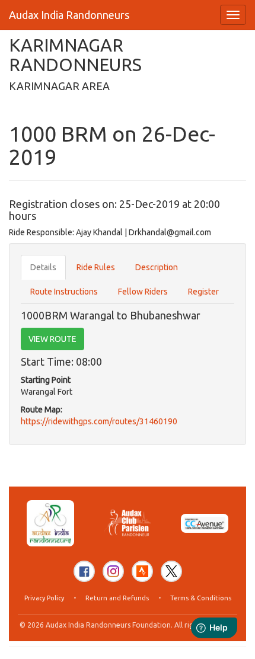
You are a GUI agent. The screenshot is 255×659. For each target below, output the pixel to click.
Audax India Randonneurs (69, 15)
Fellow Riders (143, 291)
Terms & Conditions (200, 598)
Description (156, 267)
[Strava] (142, 571)
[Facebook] (84, 571)
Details (43, 267)
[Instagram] (113, 571)
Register (203, 291)
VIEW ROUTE (52, 339)
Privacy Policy (44, 598)
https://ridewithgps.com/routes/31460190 (99, 421)
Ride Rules (95, 267)
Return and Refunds (117, 598)
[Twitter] (171, 571)
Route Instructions (64, 291)
